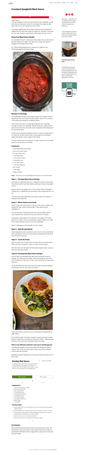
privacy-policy (53, 449)
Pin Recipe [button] (44, 376)
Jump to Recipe (15, 20)
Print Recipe (23, 376)
